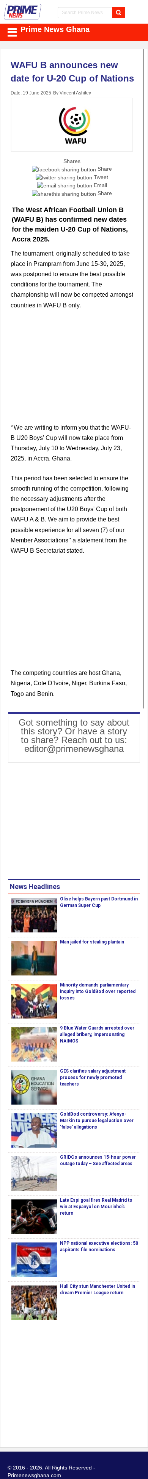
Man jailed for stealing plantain (92, 942)
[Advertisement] (72, 371)
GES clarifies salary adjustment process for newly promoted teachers (93, 1077)
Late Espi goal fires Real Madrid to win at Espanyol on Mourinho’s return (96, 1207)
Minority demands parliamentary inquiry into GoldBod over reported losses (97, 991)
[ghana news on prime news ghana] (23, 12)
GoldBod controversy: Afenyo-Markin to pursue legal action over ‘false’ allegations (97, 1120)
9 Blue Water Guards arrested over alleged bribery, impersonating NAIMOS (97, 1034)
